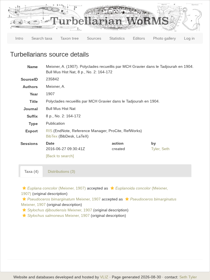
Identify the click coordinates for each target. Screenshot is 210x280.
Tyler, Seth (160, 149)
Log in (189, 38)
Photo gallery (164, 38)
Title (34, 101)
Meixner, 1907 (64, 199)
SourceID (29, 79)
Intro (19, 38)
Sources (94, 38)
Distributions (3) (61, 171)
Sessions (29, 143)
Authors (30, 86)
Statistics (117, 38)
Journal (31, 109)
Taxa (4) (31, 171)
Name (32, 67)
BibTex (51, 136)
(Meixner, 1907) (56, 188)
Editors (139, 38)
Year (34, 94)
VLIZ (104, 277)
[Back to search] (60, 156)
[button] (24, 188)
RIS (49, 131)
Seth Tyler (188, 277)
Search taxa (41, 38)
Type (33, 123)
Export (31, 131)
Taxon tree (69, 38)
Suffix (32, 116)
